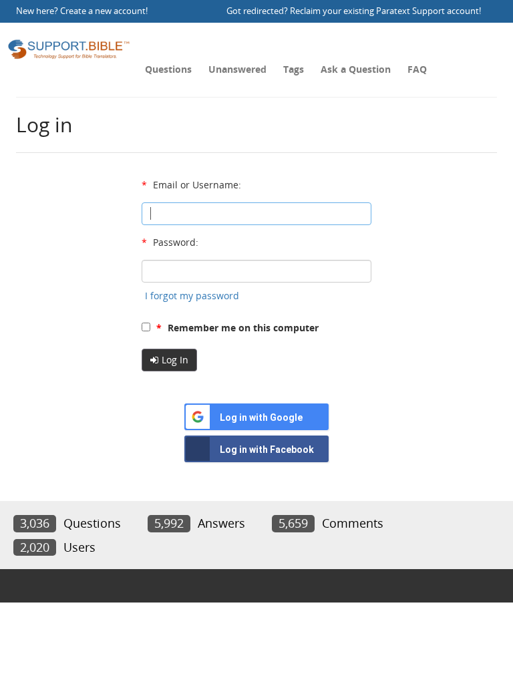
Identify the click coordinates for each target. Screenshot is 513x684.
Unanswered (237, 69)
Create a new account (103, 11)
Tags (293, 69)
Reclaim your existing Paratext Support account (384, 11)
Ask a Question (356, 69)
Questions (168, 69)
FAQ (417, 69)
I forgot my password (192, 295)
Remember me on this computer (237, 327)
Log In (175, 359)
